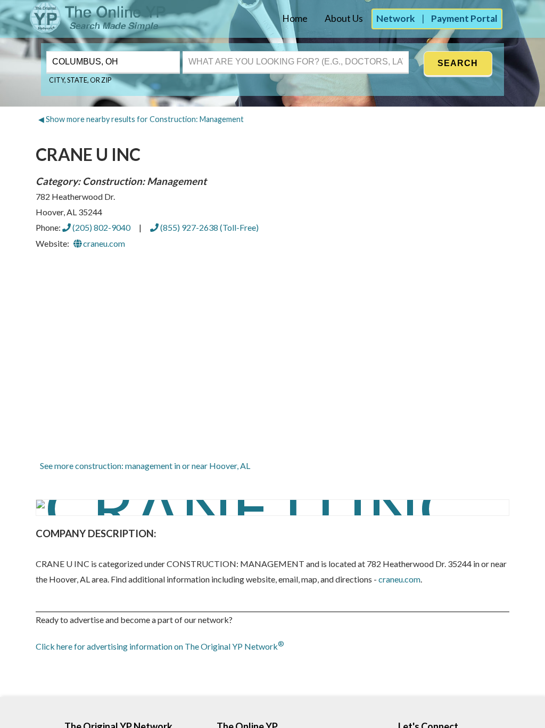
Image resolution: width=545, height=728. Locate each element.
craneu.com (103, 243)
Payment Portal (464, 18)
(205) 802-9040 (100, 227)
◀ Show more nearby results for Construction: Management (141, 119)
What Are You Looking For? (228, 50)
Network (395, 18)
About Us (344, 18)
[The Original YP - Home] (84, 29)
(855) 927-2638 (209, 227)
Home (295, 18)
